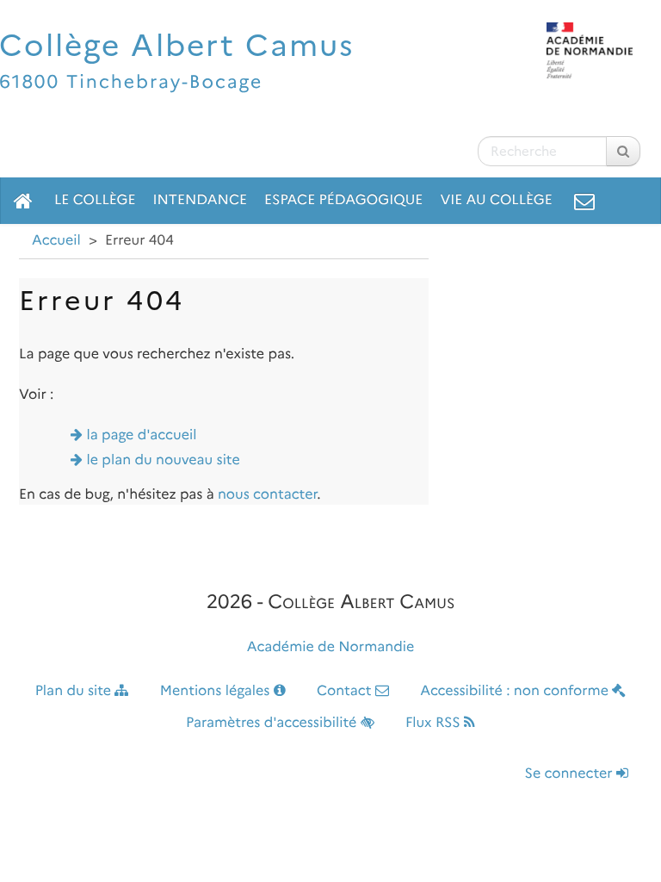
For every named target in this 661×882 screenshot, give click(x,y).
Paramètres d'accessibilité (273, 723)
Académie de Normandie (331, 647)
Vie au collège (496, 200)
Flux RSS (434, 723)
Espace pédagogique (343, 200)
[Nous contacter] (584, 200)
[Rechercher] (623, 151)
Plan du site (75, 691)
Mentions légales (217, 691)
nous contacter (267, 495)
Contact (346, 691)
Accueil (56, 241)
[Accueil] (23, 200)
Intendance (199, 200)
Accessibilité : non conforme (516, 691)
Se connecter (570, 774)
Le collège (94, 200)
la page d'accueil (142, 435)
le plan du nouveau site (163, 460)
